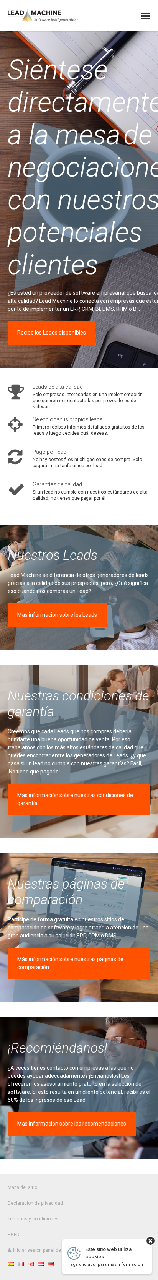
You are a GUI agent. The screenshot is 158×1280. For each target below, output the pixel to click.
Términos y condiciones (33, 1219)
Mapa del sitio (22, 1187)
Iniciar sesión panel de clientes (45, 1250)
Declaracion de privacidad (35, 1203)
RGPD (14, 1234)
